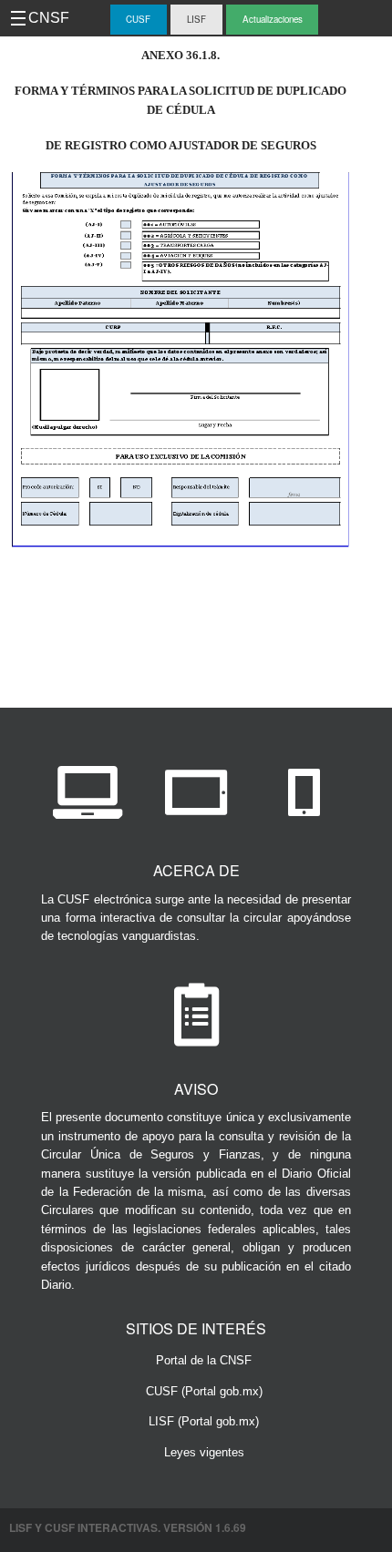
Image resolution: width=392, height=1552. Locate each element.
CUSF (138, 19)
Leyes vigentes (204, 1452)
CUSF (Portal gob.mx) (204, 1391)
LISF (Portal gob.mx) (204, 1421)
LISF (196, 19)
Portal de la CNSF (204, 1360)
